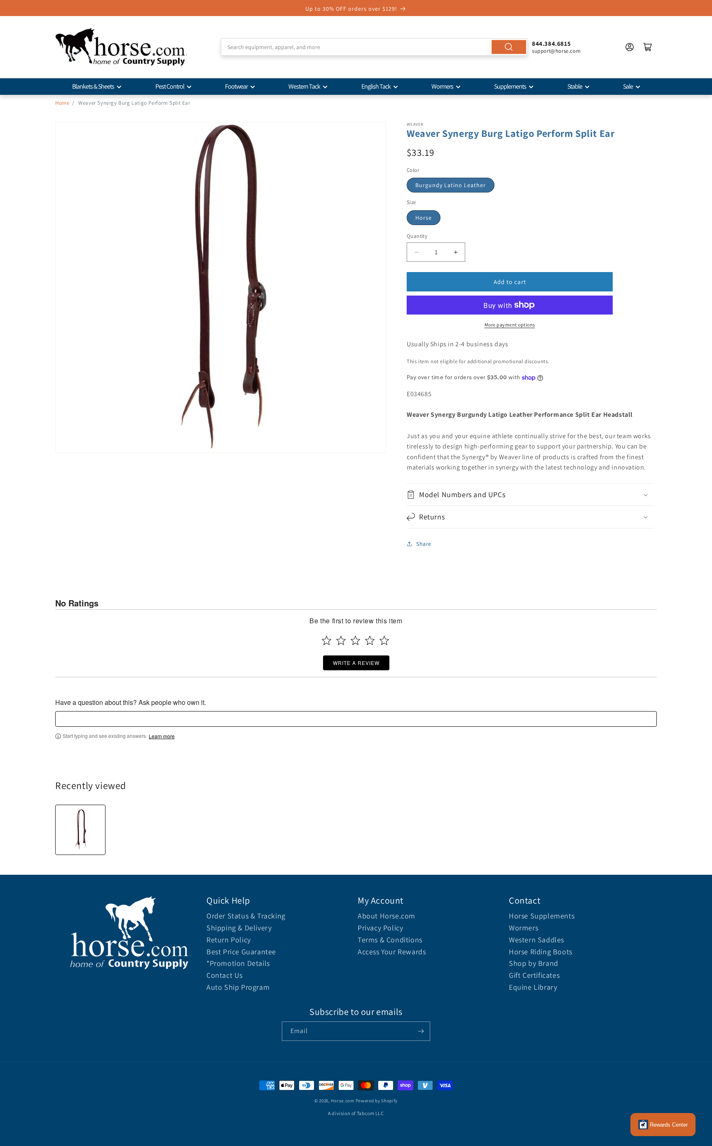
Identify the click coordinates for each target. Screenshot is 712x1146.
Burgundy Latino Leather (450, 185)
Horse (423, 217)
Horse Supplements (541, 916)
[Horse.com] (121, 47)
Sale (628, 86)
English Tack (376, 86)
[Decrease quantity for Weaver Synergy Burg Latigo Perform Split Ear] (416, 252)
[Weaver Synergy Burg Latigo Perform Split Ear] (80, 829)
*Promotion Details (238, 963)
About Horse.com (386, 916)
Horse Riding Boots (540, 951)
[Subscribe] (421, 1031)
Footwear (236, 86)
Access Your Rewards (392, 951)
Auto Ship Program (237, 987)
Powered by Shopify (377, 1101)
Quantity (417, 236)
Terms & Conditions (390, 939)
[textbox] (356, 719)
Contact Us (224, 975)
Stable (574, 86)
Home (62, 102)
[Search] (509, 47)
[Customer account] (630, 47)
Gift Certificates (534, 975)
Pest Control (169, 86)
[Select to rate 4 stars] (369, 640)
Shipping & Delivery (239, 927)
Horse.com (342, 1101)
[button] (530, 494)
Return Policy (228, 939)
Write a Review (356, 662)
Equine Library (533, 987)
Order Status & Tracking (246, 916)
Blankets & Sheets (93, 86)
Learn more (162, 736)
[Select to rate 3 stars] (355, 640)
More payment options (510, 325)
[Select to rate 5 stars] (384, 640)
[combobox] (374, 47)
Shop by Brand (533, 963)
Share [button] (423, 543)
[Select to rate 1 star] (326, 640)
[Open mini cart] (648, 47)
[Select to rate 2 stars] (341, 640)
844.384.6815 (551, 43)
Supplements (510, 86)
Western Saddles (536, 939)
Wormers (442, 86)
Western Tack (304, 86)
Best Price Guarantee (241, 951)
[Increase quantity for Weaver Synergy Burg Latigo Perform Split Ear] (455, 252)
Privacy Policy (380, 927)
